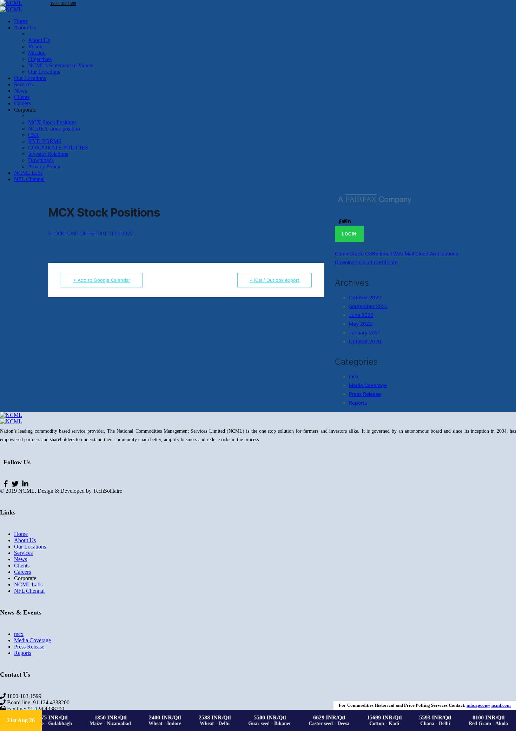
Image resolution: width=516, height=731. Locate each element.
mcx (354, 376)
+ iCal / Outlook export (274, 280)
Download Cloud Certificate (366, 262)
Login (349, 234)
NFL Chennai (29, 591)
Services (23, 553)
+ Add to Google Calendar (101, 280)
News (20, 559)
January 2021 (364, 332)
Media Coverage (368, 385)
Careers (22, 572)
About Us (25, 540)
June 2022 (361, 315)
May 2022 (360, 324)
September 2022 (368, 306)
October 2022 (365, 297)
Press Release (365, 394)
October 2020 (365, 341)
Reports (358, 403)
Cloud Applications (436, 254)
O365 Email (378, 254)
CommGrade (349, 254)
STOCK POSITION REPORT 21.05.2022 (90, 234)
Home (21, 534)
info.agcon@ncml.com (489, 705)
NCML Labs (28, 584)
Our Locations (30, 547)
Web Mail (403, 254)
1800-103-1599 (63, 3)
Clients (21, 566)
